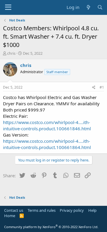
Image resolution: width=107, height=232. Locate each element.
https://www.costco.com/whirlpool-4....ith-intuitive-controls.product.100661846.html (47, 125)
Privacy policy (72, 210)
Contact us (13, 210)
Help (92, 210)
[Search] (100, 7)
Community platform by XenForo (51, 227)
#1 (102, 87)
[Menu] (8, 7)
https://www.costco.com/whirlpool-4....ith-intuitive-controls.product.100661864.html (47, 144)
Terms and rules (42, 210)
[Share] (93, 87)
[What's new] (88, 7)
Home (9, 215)
